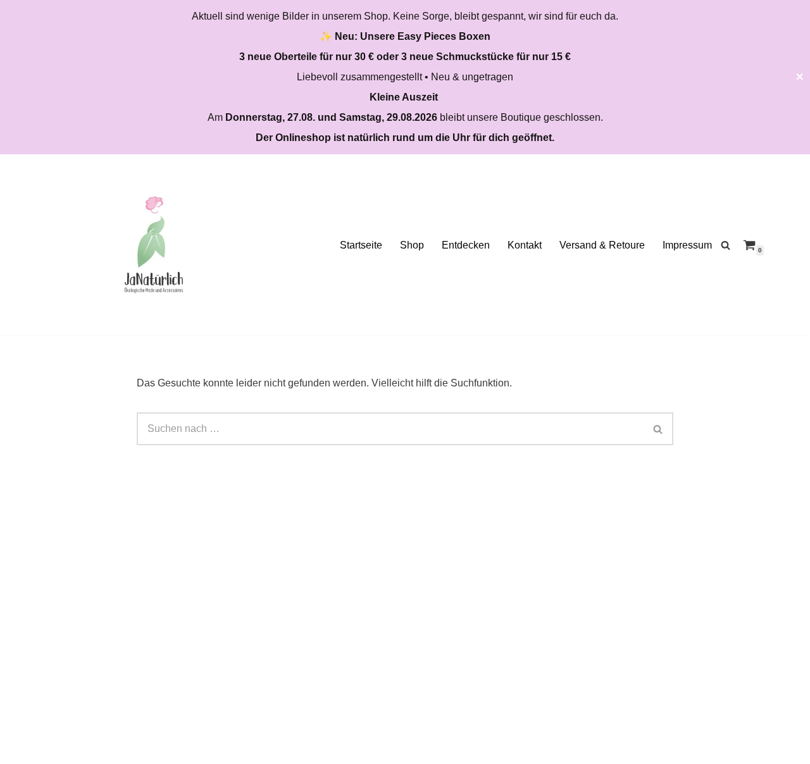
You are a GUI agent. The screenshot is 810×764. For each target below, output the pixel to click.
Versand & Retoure (602, 245)
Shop (412, 245)
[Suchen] (725, 245)
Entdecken (466, 245)
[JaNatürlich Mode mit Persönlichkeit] (154, 245)
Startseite (361, 245)
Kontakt (525, 245)
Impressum (687, 245)
